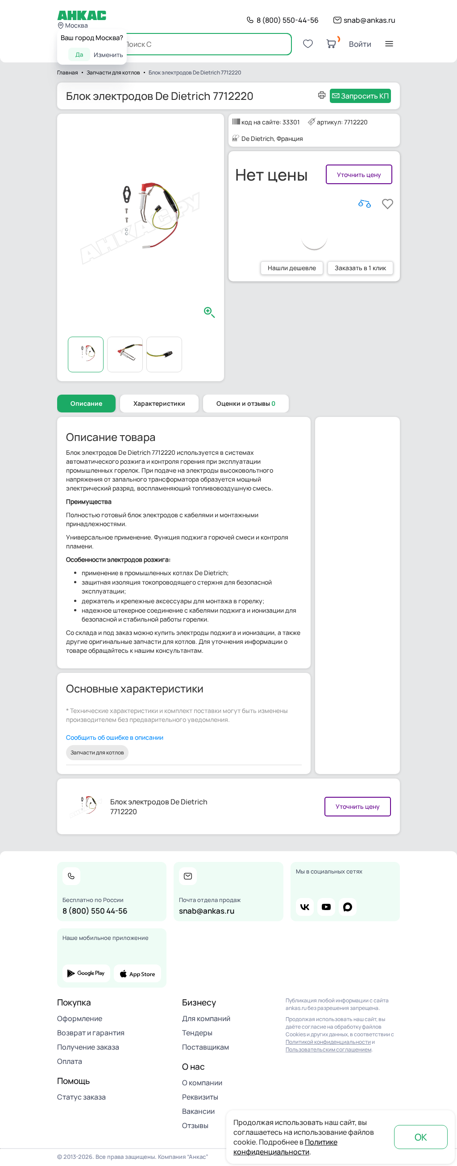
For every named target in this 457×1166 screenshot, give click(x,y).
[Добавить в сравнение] (364, 203)
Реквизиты (200, 1097)
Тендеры (197, 1033)
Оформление (79, 1018)
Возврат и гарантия (91, 1033)
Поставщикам (205, 1047)
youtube (326, 907)
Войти (360, 44)
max (348, 907)
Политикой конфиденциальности (328, 1042)
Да (79, 54)
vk (305, 907)
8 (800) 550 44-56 (95, 911)
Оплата (69, 1061)
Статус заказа (81, 1097)
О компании (202, 1083)
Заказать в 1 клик (360, 268)
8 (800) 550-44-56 (288, 20)
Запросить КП (365, 96)
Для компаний (206, 1018)
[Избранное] (308, 43)
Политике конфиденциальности (285, 1147)
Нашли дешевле (292, 268)
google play (86, 973)
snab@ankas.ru (369, 20)
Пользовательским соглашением (328, 1049)
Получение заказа (88, 1047)
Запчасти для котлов (97, 752)
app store (138, 973)
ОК (421, 1137)
